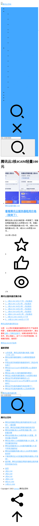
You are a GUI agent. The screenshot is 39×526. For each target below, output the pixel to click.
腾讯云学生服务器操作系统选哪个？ (19, 386)
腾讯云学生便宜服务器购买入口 (17, 378)
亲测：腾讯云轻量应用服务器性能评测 (20, 427)
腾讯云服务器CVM (12, 206)
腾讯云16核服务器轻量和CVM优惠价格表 (21, 376)
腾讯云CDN (9, 98)
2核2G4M (8, 474)
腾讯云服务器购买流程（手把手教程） (24, 30)
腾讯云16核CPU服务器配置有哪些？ (19, 373)
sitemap (16, 489)
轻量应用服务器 (11, 48)
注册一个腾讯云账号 (12, 333)
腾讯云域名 (9, 100)
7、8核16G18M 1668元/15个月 (16, 317)
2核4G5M (8, 476)
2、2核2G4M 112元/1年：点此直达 (18, 304)
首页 (7, 9)
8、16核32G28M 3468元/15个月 (17, 319)
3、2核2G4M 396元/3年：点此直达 (18, 306)
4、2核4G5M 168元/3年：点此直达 (18, 309)
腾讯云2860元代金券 (8, 343)
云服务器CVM (10, 11)
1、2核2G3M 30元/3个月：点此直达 (18, 301)
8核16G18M (9, 482)
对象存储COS (10, 95)
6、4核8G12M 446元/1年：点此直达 (18, 314)
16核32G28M (10, 484)
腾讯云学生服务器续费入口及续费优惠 (20, 389)
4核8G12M (9, 479)
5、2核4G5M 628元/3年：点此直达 (18, 312)
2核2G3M (8, 471)
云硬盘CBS (9, 92)
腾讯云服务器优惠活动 (9, 324)
